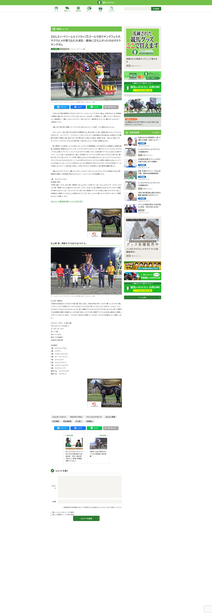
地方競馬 (55, 49)
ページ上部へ (142, 297)
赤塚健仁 (89, 421)
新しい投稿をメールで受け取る (64, 514)
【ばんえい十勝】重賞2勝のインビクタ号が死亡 (67, 201)
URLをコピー (112, 107)
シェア (79, 107)
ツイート (63, 107)
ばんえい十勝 (64, 49)
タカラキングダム (76, 417)
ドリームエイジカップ (94, 417)
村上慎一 (79, 421)
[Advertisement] (106, 19)
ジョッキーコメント (59, 417)
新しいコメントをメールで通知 (63, 512)
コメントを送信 (86, 518)
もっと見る (155, 132)
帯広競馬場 (67, 421)
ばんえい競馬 (110, 417)
